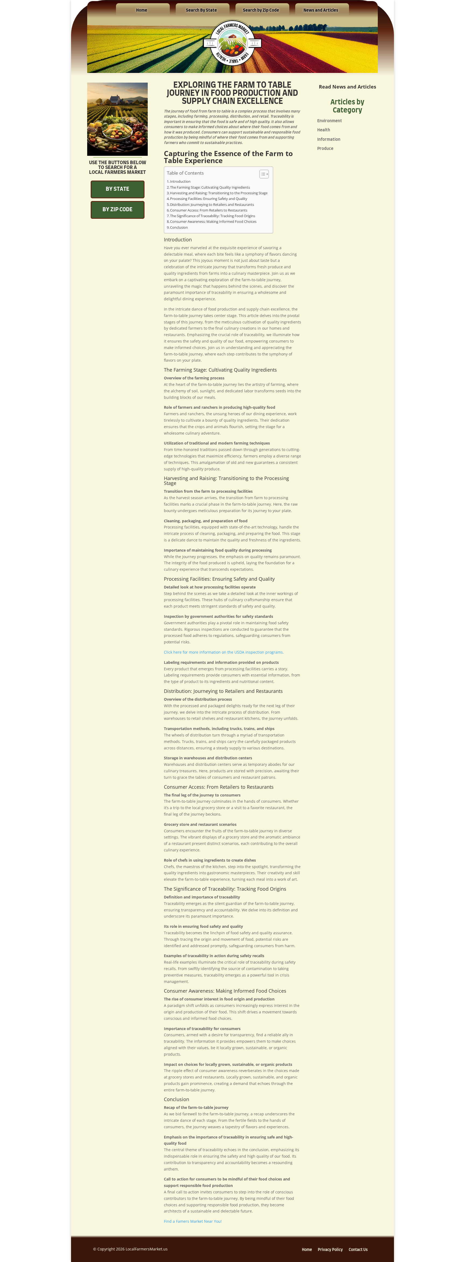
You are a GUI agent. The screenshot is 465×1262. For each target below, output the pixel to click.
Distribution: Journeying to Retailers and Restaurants (212, 204)
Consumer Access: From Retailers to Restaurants (208, 210)
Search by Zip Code (261, 10)
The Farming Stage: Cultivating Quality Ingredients (210, 187)
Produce (325, 149)
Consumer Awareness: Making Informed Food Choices (213, 221)
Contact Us (358, 1250)
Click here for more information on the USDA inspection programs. (224, 652)
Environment (329, 121)
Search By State (201, 10)
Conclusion (179, 227)
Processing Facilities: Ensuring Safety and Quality (208, 198)
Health (323, 130)
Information (328, 140)
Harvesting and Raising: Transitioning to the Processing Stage (218, 193)
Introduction (180, 181)
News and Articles (321, 10)
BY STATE (117, 189)
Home (141, 10)
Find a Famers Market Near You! (193, 1221)
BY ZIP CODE (117, 209)
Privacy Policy (330, 1250)
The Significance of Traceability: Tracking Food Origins (212, 216)
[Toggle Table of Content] (261, 174)
